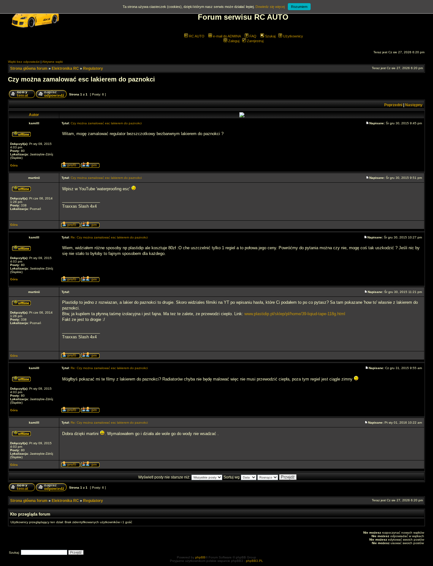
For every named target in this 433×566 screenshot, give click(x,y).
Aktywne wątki (52, 61)
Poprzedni (393, 105)
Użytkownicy (292, 36)
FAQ (252, 36)
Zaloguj (233, 41)
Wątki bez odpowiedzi (24, 61)
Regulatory (93, 68)
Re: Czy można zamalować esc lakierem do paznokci (109, 237)
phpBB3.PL (254, 561)
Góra (14, 165)
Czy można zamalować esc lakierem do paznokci (81, 79)
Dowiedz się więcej (270, 7)
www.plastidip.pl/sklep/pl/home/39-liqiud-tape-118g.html (294, 313)
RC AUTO (196, 36)
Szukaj (269, 36)
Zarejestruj (254, 41)
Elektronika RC (65, 68)
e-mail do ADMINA (226, 36)
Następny (414, 105)
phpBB (200, 557)
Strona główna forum (29, 68)
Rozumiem (299, 7)
